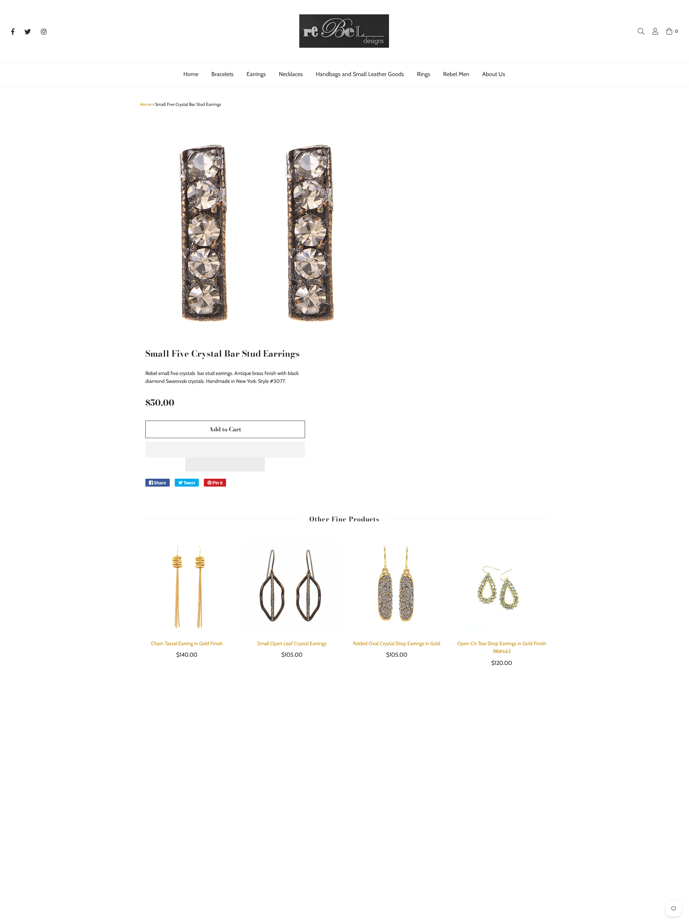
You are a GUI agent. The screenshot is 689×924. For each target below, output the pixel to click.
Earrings (256, 74)
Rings (423, 74)
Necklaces (291, 74)
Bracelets (222, 74)
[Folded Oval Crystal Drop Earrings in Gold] (397, 585)
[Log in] (651, 31)
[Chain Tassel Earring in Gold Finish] (187, 585)
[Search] (637, 31)
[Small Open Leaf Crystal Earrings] (292, 585)
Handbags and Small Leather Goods (360, 74)
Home (190, 74)
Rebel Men (456, 74)
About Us (493, 74)
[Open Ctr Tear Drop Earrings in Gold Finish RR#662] (502, 585)
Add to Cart (225, 429)
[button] (225, 450)
